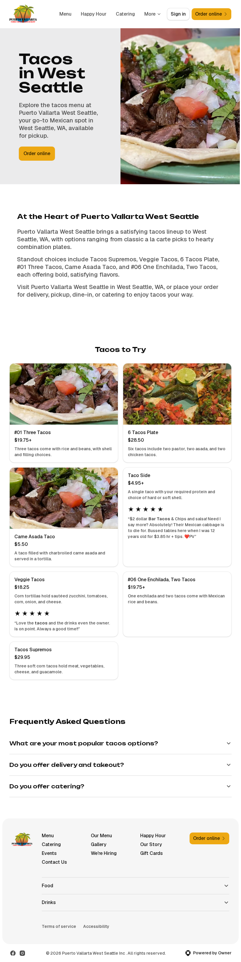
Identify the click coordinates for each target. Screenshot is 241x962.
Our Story (149, 844)
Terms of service (58, 926)
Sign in (178, 14)
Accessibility (96, 926)
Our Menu (100, 836)
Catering (125, 14)
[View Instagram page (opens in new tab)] (22, 953)
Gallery (97, 844)
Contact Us (53, 862)
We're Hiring (102, 853)
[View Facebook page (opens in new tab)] (12, 953)
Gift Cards (149, 853)
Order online (37, 153)
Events (48, 853)
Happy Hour (93, 14)
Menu (65, 14)
